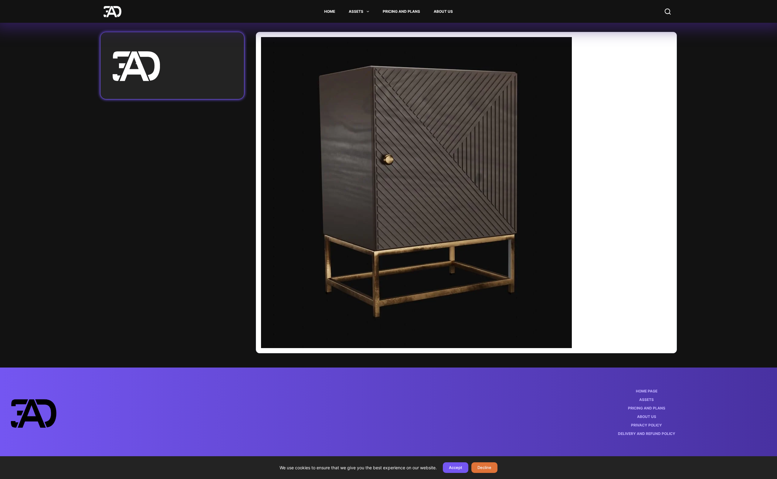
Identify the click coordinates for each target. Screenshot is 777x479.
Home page (646, 391)
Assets (356, 11)
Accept (455, 467)
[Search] (668, 12)
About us (443, 11)
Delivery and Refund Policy (646, 433)
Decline (484, 467)
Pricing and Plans (401, 11)
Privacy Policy (646, 425)
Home (329, 11)
